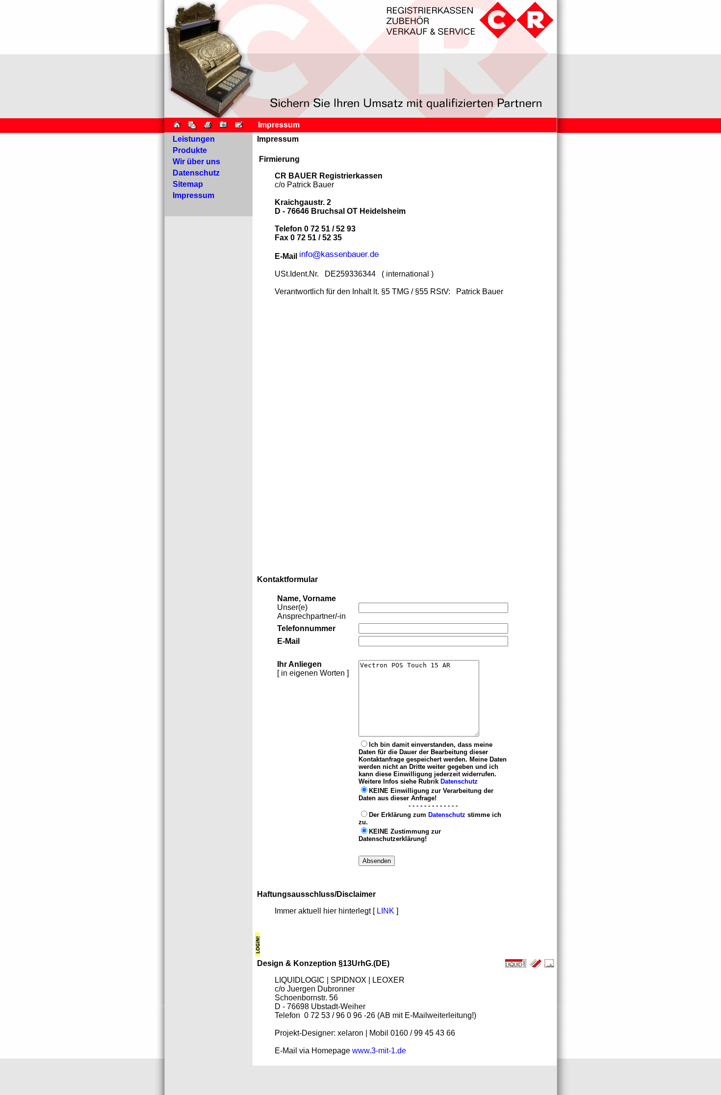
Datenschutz (459, 781)
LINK (385, 911)
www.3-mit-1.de (379, 1050)
